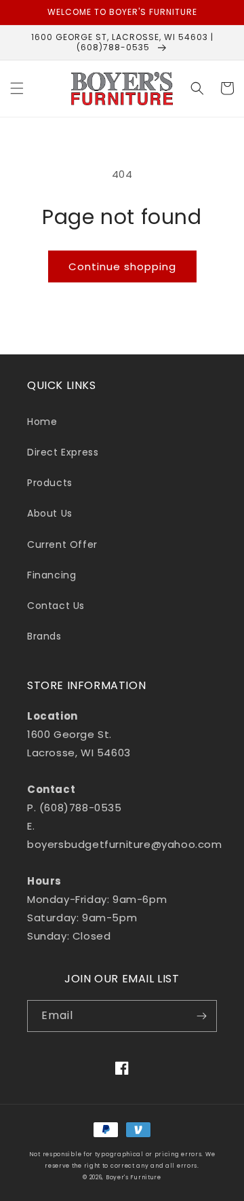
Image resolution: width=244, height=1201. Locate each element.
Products (50, 482)
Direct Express (62, 452)
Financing (51, 575)
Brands (44, 636)
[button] (17, 88)
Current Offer (62, 544)
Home (42, 421)
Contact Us (56, 605)
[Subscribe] (201, 1016)
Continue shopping (122, 266)
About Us (50, 513)
